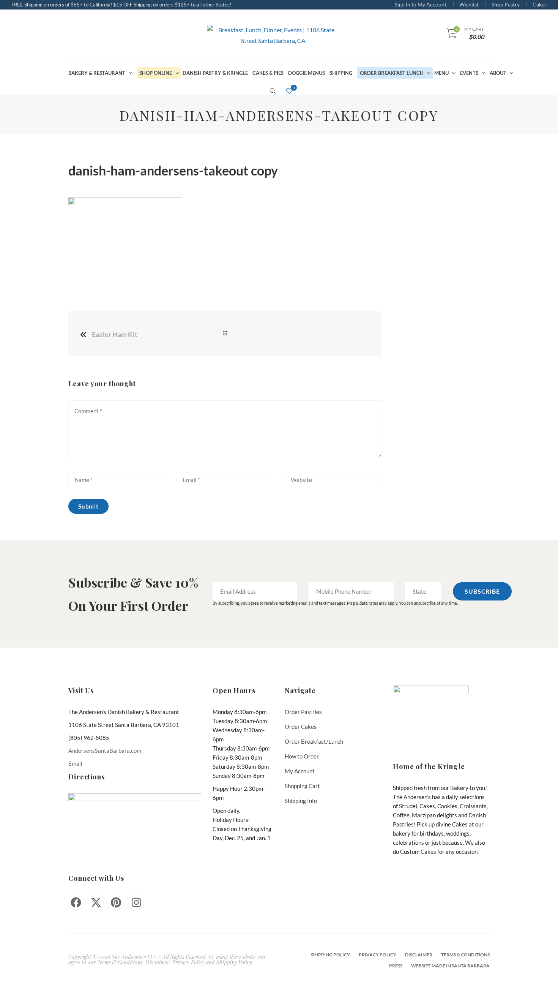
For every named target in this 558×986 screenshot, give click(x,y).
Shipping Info (301, 800)
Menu (441, 73)
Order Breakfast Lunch (392, 73)
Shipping (340, 73)
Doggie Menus (306, 73)
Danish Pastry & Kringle (215, 73)
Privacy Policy (377, 955)
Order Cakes (301, 726)
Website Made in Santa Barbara (450, 966)
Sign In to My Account (420, 4)
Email (75, 763)
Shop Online (155, 73)
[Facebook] (76, 902)
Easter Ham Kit (114, 334)
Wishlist (469, 4)
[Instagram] (136, 902)
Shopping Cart (302, 785)
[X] (96, 902)
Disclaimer (418, 955)
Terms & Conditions (465, 955)
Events (469, 73)
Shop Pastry (506, 4)
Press (395, 966)
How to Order (302, 756)
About (498, 73)
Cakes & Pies (268, 73)
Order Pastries (303, 711)
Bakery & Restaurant (96, 73)
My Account (300, 771)
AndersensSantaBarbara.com (104, 750)
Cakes (540, 4)
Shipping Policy (330, 955)
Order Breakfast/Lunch (314, 741)
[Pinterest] (116, 902)
